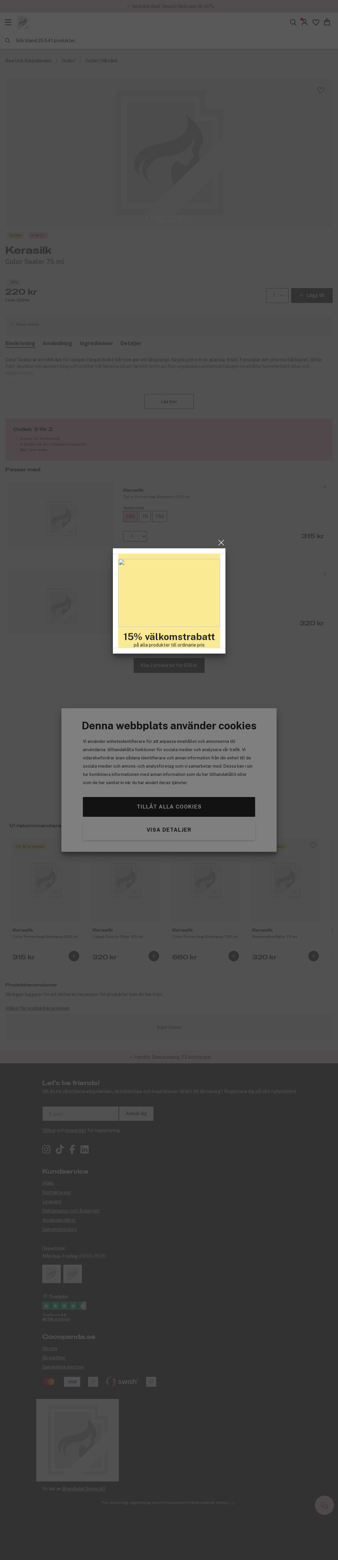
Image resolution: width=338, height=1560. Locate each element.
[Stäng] (221, 722)
